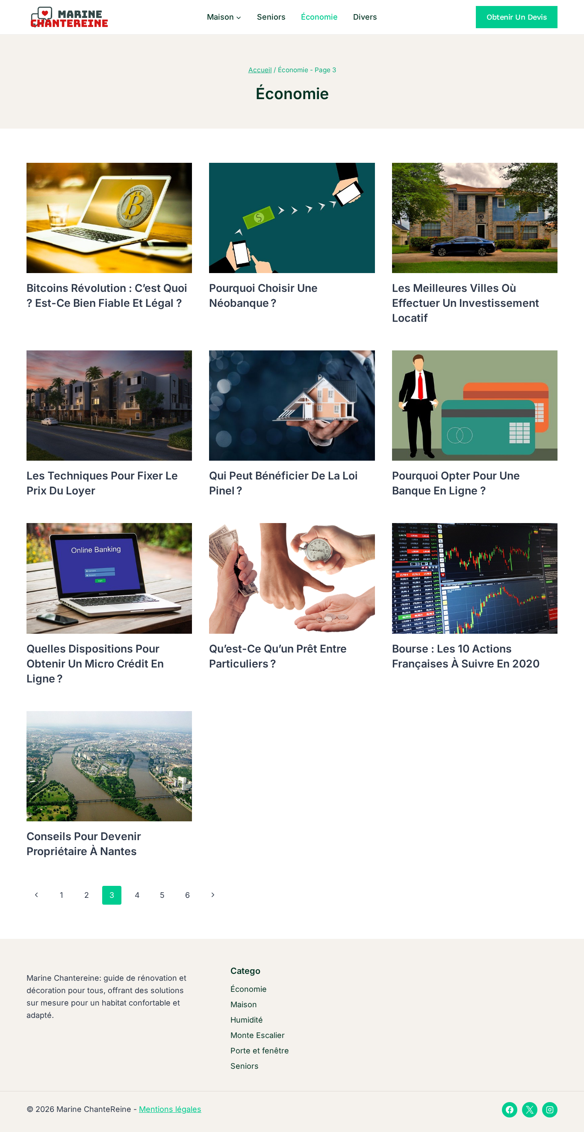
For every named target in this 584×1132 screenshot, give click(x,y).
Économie (319, 16)
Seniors (271, 16)
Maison (243, 1004)
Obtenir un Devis (517, 16)
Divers (365, 16)
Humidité (246, 1019)
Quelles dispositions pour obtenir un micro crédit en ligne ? (95, 663)
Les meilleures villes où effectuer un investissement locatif (465, 303)
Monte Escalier (257, 1035)
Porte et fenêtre (259, 1050)
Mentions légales (170, 1109)
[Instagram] (549, 1109)
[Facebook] (509, 1109)
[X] (529, 1109)
